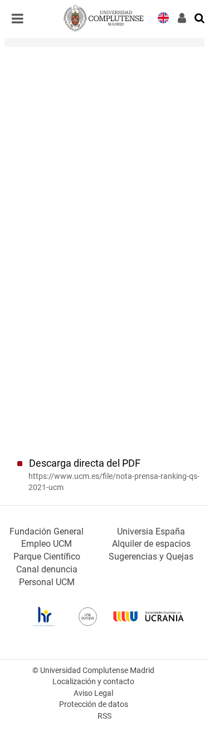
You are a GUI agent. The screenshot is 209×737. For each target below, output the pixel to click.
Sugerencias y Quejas (151, 556)
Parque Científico (46, 556)
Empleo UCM (46, 543)
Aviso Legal (93, 693)
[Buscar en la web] (200, 17)
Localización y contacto (93, 681)
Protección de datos (93, 704)
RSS (104, 716)
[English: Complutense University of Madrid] (163, 17)
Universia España (151, 531)
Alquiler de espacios (151, 543)
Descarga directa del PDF (84, 463)
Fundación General (46, 531)
